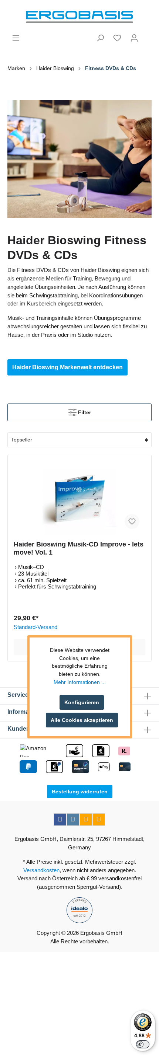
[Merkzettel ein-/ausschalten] (132, 521)
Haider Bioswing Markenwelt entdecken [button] (67, 367)
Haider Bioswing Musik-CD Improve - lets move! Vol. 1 (78, 548)
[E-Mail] (86, 819)
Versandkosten (41, 870)
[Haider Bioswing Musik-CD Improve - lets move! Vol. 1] (79, 498)
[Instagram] (73, 819)
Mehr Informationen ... (80, 682)
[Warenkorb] (147, 35)
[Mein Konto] (134, 38)
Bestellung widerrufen (80, 791)
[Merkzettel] (117, 38)
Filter (84, 412)
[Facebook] (60, 819)
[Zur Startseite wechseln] (79, 17)
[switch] (142, 1044)
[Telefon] (99, 819)
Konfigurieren (81, 702)
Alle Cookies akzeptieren (82, 720)
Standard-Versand (35, 627)
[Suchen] (100, 38)
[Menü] (15, 38)
